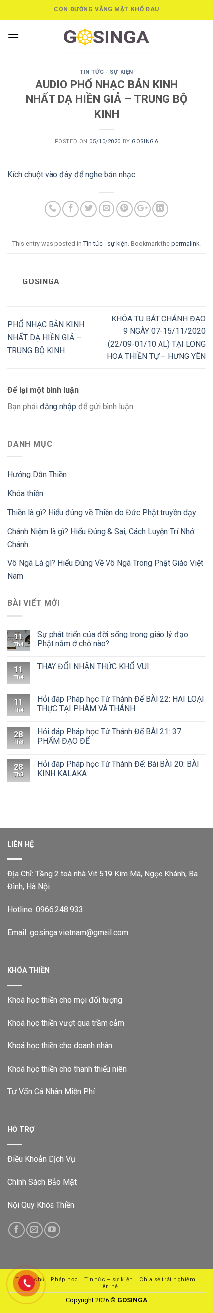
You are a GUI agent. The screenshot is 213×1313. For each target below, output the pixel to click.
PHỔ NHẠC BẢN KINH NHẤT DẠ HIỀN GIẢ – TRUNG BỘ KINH (45, 337)
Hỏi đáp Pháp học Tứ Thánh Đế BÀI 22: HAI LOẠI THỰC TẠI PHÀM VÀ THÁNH (120, 703)
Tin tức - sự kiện (106, 72)
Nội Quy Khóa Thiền (40, 1205)
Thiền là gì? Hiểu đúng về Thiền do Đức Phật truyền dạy (101, 512)
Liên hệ (107, 1286)
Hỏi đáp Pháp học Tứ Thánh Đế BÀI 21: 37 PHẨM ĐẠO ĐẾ (109, 736)
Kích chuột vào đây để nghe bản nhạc (71, 174)
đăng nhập (58, 406)
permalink (185, 243)
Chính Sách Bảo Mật (42, 1182)
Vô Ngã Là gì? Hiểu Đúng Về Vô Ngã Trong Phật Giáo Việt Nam (105, 569)
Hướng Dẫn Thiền (37, 474)
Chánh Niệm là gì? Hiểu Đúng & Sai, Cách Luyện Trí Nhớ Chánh (100, 538)
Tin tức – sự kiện (108, 1279)
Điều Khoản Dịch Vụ (41, 1159)
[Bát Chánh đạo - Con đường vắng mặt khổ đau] (106, 37)
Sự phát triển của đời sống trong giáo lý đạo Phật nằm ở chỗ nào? (112, 639)
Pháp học (64, 1279)
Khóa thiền (25, 493)
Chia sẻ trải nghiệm (167, 1279)
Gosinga (145, 141)
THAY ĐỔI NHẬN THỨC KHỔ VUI (93, 666)
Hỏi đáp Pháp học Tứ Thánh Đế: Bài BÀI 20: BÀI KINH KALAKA (118, 768)
